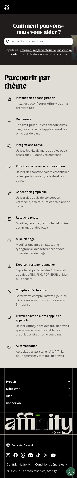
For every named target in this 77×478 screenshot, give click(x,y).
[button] (20, 445)
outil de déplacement (36, 54)
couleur (15, 54)
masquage (64, 50)
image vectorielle (44, 50)
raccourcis (60, 54)
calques (25, 50)
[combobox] (40, 41)
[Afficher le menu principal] (71, 7)
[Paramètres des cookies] (70, 471)
